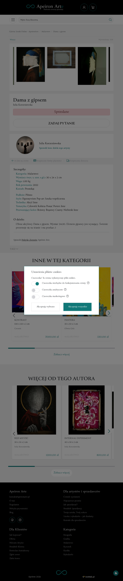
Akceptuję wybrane (46, 307)
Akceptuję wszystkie (77, 307)
